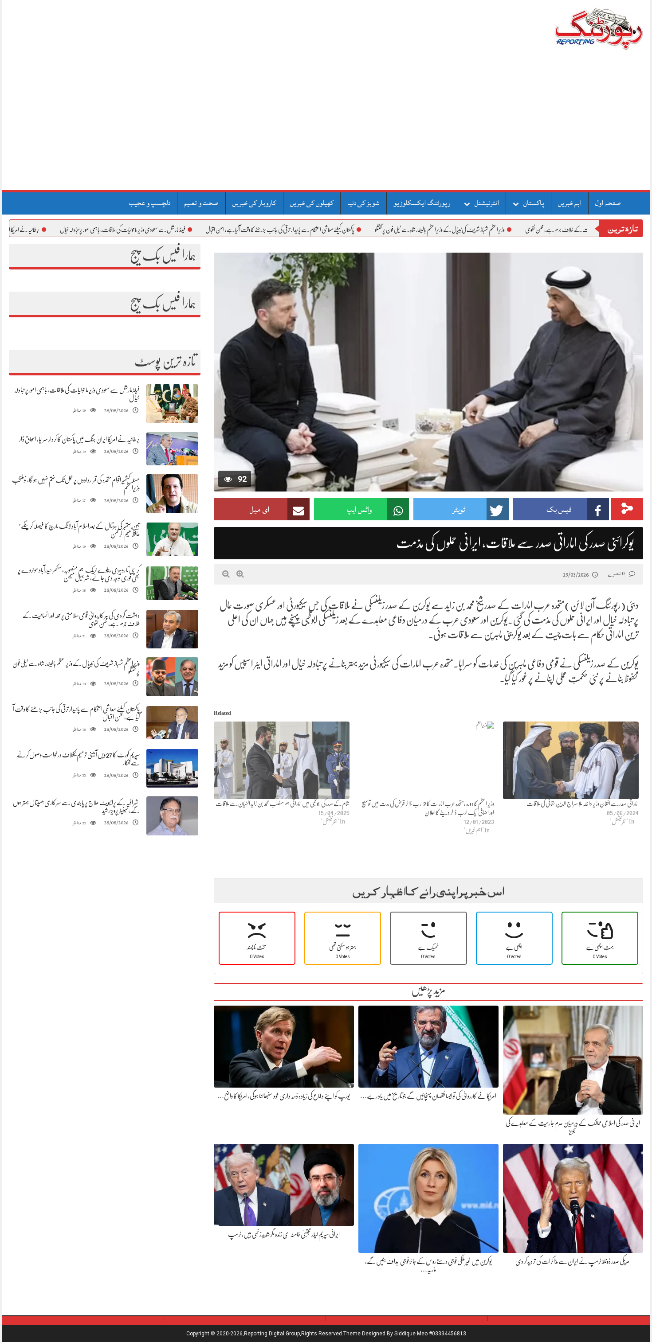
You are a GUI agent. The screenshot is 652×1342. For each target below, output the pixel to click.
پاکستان (533, 203)
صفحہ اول (608, 203)
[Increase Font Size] (240, 574)
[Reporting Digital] (577, 29)
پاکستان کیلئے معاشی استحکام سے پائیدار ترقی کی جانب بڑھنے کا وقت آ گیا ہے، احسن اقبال (325, 229)
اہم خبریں (569, 203)
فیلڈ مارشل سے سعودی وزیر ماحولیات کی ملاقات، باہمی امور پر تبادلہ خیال (168, 229)
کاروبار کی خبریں (254, 203)
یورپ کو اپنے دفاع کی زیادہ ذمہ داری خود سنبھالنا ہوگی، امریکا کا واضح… (283, 1096)
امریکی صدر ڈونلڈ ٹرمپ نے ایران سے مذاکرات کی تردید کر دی (573, 1261)
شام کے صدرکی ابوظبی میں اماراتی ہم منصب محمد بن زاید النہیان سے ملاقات (283, 803)
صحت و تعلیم (201, 203)
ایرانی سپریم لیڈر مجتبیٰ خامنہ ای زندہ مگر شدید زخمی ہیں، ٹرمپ (284, 1234)
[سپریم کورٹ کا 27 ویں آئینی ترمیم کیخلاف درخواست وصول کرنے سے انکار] (172, 768)
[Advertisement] (326, 124)
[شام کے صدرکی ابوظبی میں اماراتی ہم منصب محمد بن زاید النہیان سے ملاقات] (282, 760)
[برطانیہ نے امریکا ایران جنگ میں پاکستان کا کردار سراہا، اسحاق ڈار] (172, 449)
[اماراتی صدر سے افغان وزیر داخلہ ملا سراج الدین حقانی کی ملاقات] (571, 760)
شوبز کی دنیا (363, 203)
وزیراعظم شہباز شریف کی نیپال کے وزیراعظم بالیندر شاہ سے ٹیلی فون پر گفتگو (485, 229)
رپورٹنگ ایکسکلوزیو (421, 203)
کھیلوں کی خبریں (312, 203)
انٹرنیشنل (487, 203)
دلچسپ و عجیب (149, 203)
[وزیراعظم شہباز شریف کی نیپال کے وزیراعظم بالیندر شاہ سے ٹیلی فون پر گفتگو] (172, 677)
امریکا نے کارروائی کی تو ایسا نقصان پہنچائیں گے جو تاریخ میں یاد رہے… (428, 1096)
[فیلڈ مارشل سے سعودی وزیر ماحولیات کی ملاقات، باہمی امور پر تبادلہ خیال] (172, 404)
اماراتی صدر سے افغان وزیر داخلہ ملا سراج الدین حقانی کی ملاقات (582, 803)
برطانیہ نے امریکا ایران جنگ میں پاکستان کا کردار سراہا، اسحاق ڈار (79, 439)
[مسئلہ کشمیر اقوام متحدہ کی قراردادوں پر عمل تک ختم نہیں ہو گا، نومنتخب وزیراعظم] (172, 494)
